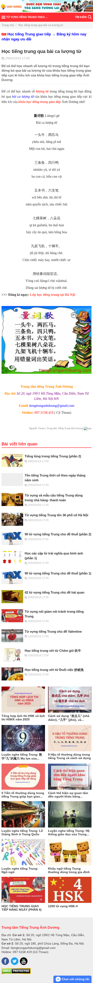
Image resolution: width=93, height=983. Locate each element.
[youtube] (23, 961)
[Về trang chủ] (46, 6)
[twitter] (14, 961)
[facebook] (5, 961)
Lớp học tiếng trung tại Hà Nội (52, 294)
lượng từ (42, 91)
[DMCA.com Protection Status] (16, 973)
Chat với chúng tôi (75, 979)
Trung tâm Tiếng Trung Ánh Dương (30, 927)
